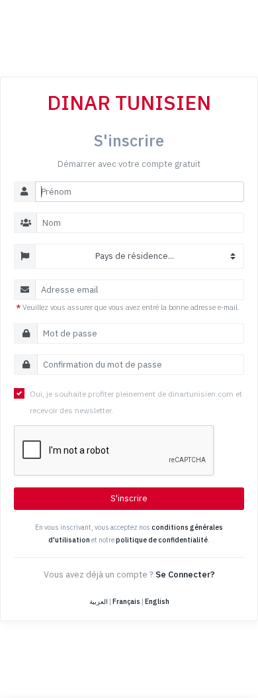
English (157, 601)
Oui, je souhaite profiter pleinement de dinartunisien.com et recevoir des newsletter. (136, 402)
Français (126, 601)
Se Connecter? (185, 574)
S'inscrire (129, 498)
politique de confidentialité (162, 539)
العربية (98, 601)
